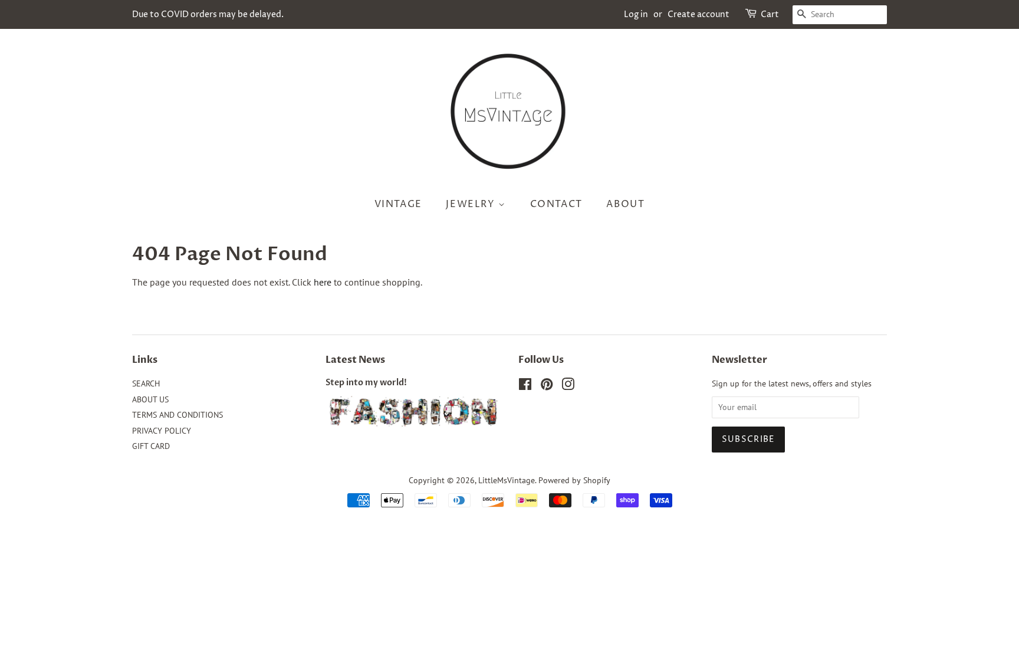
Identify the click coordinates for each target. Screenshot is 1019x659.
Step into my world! (366, 383)
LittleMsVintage (506, 480)
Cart (770, 14)
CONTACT (556, 204)
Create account (698, 14)
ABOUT (625, 204)
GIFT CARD (151, 446)
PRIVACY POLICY (161, 430)
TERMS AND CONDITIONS (177, 414)
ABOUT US (150, 399)
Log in (636, 14)
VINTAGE (398, 204)
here (322, 282)
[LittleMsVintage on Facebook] (525, 386)
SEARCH (146, 383)
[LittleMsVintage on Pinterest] (546, 386)
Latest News (355, 359)
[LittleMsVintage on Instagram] (567, 386)
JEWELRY (472, 204)
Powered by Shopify (574, 480)
